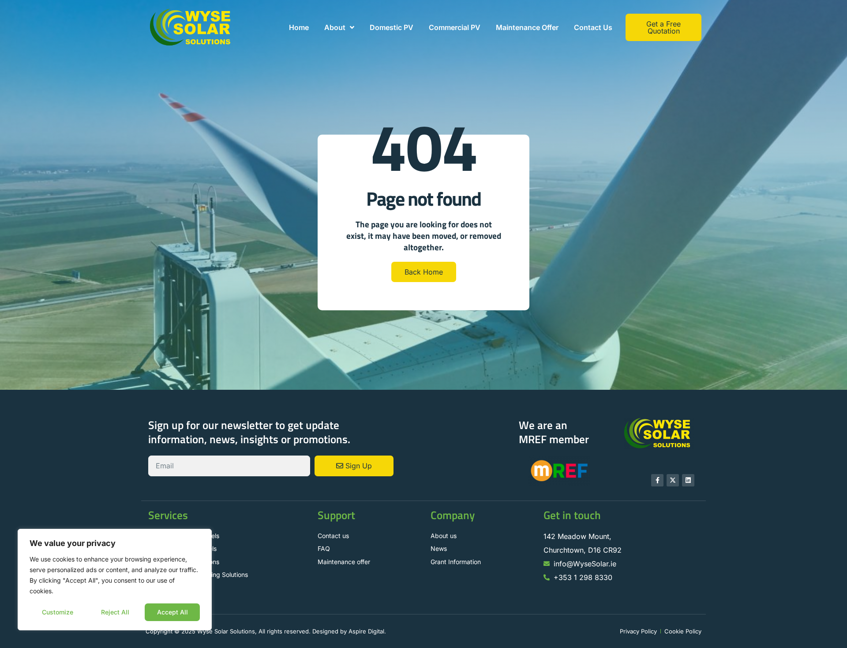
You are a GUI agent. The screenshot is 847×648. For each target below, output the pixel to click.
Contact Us (593, 27)
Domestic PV (391, 27)
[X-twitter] (673, 480)
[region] (115, 579)
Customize (57, 612)
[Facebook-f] (657, 480)
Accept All (172, 612)
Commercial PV (454, 27)
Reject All (115, 612)
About (334, 27)
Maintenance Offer (527, 27)
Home (299, 27)
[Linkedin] (688, 480)
